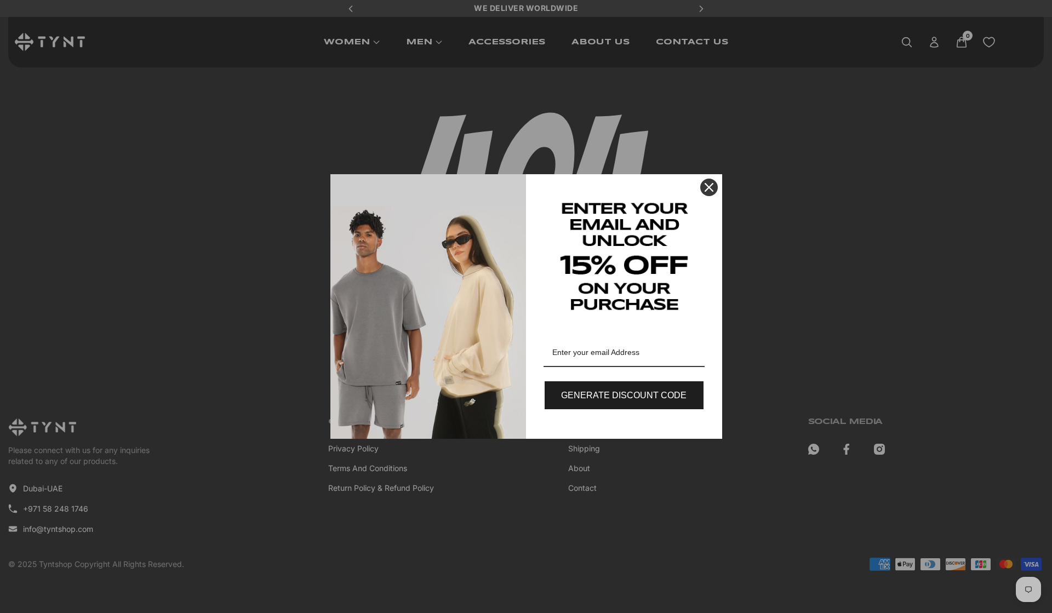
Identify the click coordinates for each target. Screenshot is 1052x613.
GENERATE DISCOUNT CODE (624, 395)
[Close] (709, 187)
